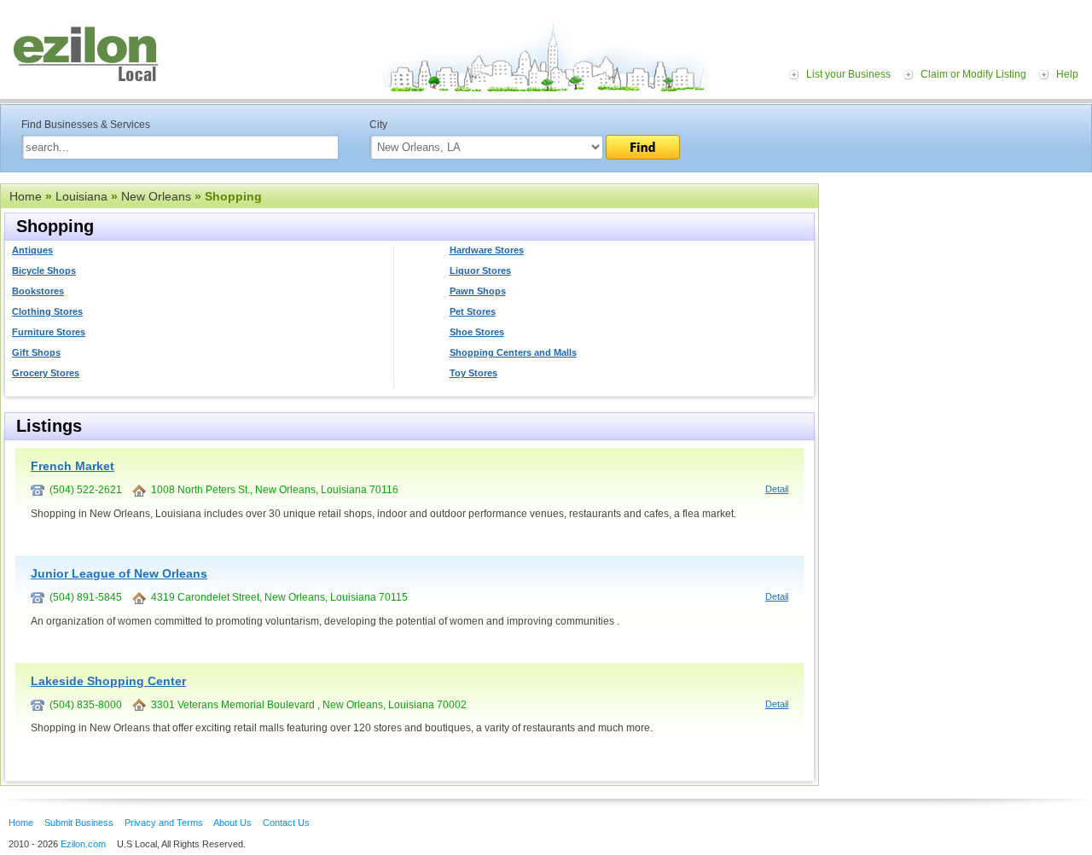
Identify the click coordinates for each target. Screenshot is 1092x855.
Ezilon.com (83, 844)
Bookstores (38, 291)
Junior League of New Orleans (119, 573)
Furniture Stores (48, 332)
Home (25, 196)
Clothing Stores (47, 311)
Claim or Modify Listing (973, 74)
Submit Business (78, 822)
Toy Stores (473, 373)
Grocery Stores (45, 373)
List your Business (848, 74)
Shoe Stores (477, 332)
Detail (776, 489)
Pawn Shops (478, 291)
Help (1067, 74)
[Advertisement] (960, 288)
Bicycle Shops (44, 270)
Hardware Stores (487, 250)
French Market (72, 466)
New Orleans (156, 196)
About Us (232, 822)
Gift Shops (36, 352)
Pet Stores (473, 311)
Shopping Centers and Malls (513, 352)
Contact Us (286, 822)
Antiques (32, 250)
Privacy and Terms (164, 822)
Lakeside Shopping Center (108, 681)
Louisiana (81, 196)
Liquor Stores (480, 270)
